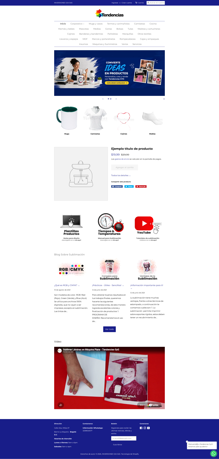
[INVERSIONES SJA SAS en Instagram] (144, 428)
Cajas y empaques (149, 39)
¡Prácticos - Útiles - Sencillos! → (108, 285)
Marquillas (127, 34)
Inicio (63, 23)
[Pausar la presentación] (164, 98)
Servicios (137, 44)
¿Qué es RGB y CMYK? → (67, 285)
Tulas (130, 29)
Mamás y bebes (66, 29)
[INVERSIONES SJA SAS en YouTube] (148, 428)
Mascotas (84, 29)
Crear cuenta (127, 3)
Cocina (153, 23)
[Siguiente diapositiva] (116, 98)
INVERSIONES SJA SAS (63, 3)
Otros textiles (144, 34)
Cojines (71, 34)
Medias (97, 29)
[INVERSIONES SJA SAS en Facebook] (141, 428)
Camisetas (139, 23)
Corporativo (76, 23)
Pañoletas (113, 34)
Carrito (141, 3)
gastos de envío (122, 159)
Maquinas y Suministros (105, 44)
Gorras (108, 29)
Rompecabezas (128, 39)
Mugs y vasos (96, 23)
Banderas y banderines (91, 34)
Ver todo (109, 329)
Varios (125, 44)
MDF (85, 39)
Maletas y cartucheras (149, 29)
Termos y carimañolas (118, 23)
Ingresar (115, 3)
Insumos (83, 44)
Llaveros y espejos (68, 39)
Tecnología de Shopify (130, 454)
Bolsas (119, 29)
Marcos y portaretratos (103, 39)
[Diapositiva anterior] (102, 98)
